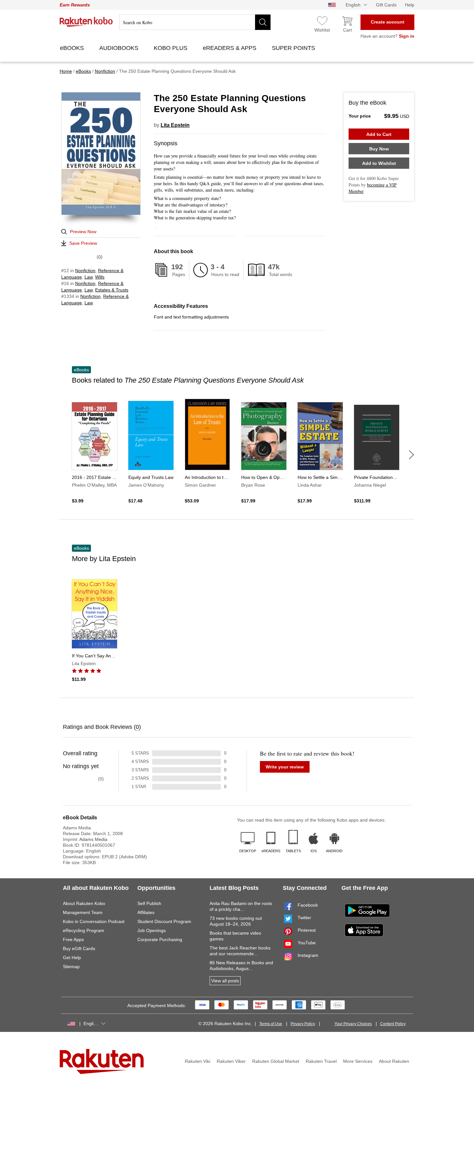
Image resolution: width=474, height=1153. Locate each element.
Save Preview (83, 243)
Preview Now (83, 231)
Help (409, 4)
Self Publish (149, 903)
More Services (357, 1061)
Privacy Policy (303, 1024)
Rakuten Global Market (275, 1061)
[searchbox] (195, 22)
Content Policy (393, 1024)
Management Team (83, 912)
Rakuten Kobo (86, 22)
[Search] (263, 22)
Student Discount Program (164, 921)
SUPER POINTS (294, 48)
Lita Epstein (175, 125)
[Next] (411, 455)
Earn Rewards (75, 4)
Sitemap (71, 966)
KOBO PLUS (171, 48)
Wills (99, 277)
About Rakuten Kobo (84, 903)
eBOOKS (72, 48)
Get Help (72, 957)
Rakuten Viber (231, 1061)
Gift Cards (386, 4)
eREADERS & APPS (230, 48)
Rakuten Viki (197, 1061)
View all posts (225, 980)
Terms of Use (270, 1024)
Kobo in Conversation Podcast (93, 921)
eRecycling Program (83, 930)
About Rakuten (394, 1061)
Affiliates (145, 912)
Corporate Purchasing (159, 939)
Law (88, 277)
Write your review (285, 766)
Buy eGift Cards (79, 948)
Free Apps (73, 939)
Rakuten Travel (321, 1061)
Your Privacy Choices (353, 1024)
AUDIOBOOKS (119, 48)
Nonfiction (85, 270)
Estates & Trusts (111, 289)
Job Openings (151, 930)
